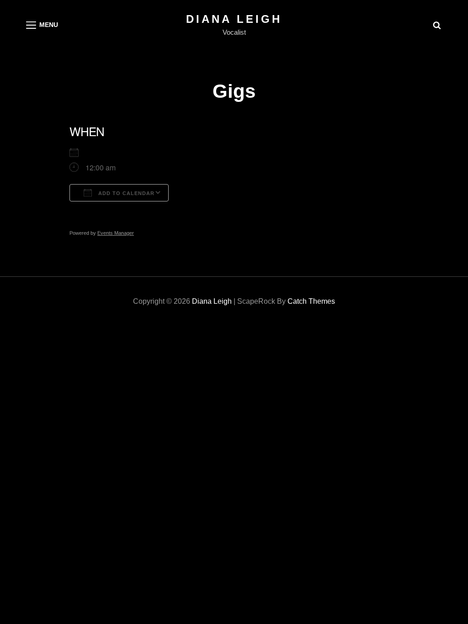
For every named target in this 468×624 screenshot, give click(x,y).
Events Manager (115, 233)
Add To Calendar (125, 193)
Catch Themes (311, 301)
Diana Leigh (234, 19)
